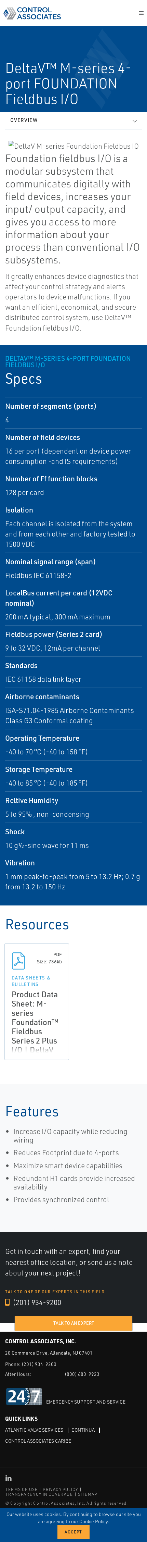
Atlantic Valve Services (34, 1430)
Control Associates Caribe (38, 1441)
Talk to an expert (73, 1323)
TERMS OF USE (21, 1489)
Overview (24, 120)
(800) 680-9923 (82, 1374)
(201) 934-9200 (36, 1302)
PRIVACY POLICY (60, 1489)
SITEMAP (87, 1494)
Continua (83, 1430)
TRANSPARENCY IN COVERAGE (39, 1494)
